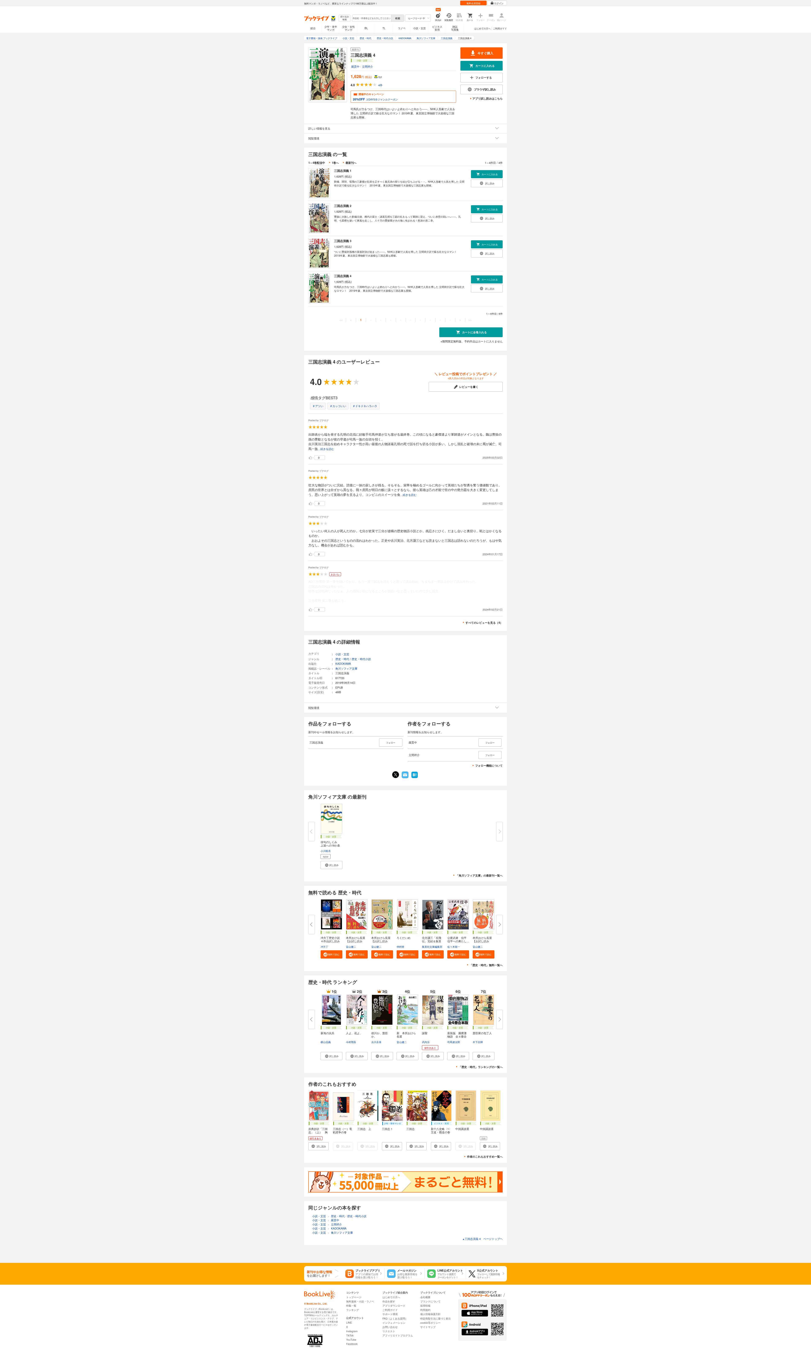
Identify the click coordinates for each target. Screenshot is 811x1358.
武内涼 (426, 1042)
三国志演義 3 (342, 241)
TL (383, 28)
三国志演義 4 (342, 276)
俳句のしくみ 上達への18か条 (330, 843)
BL (366, 28)
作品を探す (388, 1301)
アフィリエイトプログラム (397, 1335)
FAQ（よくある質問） (395, 1318)
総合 (313, 28)
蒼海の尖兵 (327, 1033)
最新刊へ (351, 163)
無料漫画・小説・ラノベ (360, 1301)
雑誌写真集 (455, 28)
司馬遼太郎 (453, 1042)
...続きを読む (326, 449)
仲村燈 (400, 946)
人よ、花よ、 (354, 1033)
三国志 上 (364, 1129)
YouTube (351, 1339)
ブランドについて (430, 1301)
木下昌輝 (478, 1042)
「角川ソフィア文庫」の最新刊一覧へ (479, 875)
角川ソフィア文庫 (346, 668)
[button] (331, 865)
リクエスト (388, 1331)
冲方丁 (324, 946)
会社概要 (425, 1297)
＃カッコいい (338, 406)
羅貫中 (355, 66)
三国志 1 (387, 1129)
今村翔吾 (351, 1042)
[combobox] (371, 18)
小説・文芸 (419, 28)
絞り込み (344, 18)
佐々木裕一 (453, 946)
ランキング (352, 1310)
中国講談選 (462, 1129)
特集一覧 (351, 1305)
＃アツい (317, 406)
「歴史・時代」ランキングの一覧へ (481, 1067)
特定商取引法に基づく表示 (435, 1318)
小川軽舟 (326, 851)
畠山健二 (351, 946)
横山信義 (326, 1042)
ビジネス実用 (437, 28)
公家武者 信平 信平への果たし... (458, 939)
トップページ (353, 1297)
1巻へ (335, 163)
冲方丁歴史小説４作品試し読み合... (330, 941)
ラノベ (402, 28)
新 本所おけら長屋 (406, 1034)
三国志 (410, 1129)
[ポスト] (395, 774)
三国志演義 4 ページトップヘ (482, 1239)
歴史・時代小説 (361, 659)
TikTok (350, 1335)
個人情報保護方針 (430, 1314)
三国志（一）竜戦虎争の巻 (342, 1130)
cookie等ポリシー (430, 1322)
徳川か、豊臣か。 (379, 1034)
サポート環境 (390, 1314)
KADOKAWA (343, 664)
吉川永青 (376, 1042)
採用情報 (425, 1305)
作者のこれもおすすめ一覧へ (485, 1156)
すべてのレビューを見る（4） (484, 623)
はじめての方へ (482, 28)
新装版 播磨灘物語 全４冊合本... (457, 1036)
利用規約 (425, 1310)
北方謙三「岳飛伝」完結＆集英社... (431, 941)
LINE (349, 1322)
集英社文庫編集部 (432, 946)
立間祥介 (367, 66)
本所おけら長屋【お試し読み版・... (355, 941)
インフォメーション (393, 1322)
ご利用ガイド (500, 28)
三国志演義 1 (342, 170)
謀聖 (424, 1033)
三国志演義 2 (342, 206)
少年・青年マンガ (330, 28)
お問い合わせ (390, 1327)
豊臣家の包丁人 (482, 1033)
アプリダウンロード (393, 1305)
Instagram (352, 1331)
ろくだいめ (403, 938)
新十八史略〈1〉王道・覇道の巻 (441, 1130)
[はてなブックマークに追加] (414, 777)
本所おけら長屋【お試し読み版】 (482, 941)
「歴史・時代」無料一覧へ (486, 965)
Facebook (352, 1344)
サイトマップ (427, 1327)
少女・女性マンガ (348, 28)
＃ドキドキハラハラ (364, 406)
